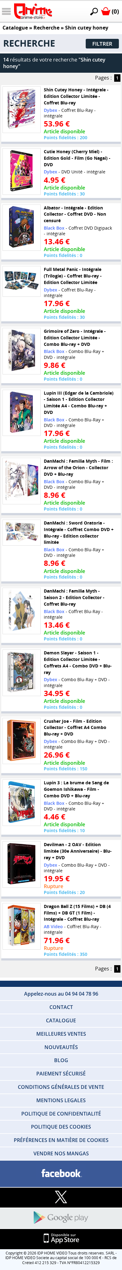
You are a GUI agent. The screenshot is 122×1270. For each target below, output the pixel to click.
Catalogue (15, 27)
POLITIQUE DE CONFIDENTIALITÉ (61, 1113)
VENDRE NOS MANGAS (61, 1153)
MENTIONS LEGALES (61, 1100)
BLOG (61, 1060)
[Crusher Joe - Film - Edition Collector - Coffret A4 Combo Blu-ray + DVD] (21, 741)
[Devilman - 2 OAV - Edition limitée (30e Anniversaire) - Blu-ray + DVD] (21, 864)
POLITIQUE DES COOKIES (61, 1126)
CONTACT (61, 1007)
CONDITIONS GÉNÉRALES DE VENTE (61, 1087)
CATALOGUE (61, 1020)
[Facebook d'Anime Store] (61, 1173)
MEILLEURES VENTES (61, 1033)
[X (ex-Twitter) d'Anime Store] (61, 1197)
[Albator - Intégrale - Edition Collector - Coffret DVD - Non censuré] (21, 227)
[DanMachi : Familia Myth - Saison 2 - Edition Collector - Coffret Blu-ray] (21, 611)
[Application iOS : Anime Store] (61, 1238)
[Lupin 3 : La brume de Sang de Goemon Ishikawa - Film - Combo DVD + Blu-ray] (21, 802)
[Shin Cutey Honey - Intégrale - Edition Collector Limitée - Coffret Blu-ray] (21, 109)
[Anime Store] (33, 11)
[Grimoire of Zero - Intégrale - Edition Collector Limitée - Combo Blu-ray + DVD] (21, 351)
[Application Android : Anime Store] (61, 1218)
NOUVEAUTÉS (61, 1047)
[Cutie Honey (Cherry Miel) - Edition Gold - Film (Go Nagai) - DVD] (21, 171)
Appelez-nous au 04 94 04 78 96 (61, 993)
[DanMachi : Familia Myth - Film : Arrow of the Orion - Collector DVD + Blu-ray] (21, 481)
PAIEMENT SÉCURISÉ (61, 1073)
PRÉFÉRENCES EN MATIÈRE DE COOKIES (61, 1140)
